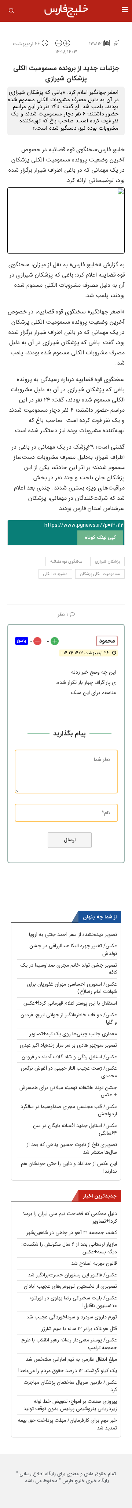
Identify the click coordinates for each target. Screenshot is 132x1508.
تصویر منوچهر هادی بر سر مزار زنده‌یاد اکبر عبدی (68, 1045)
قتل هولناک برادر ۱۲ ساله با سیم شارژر (79, 1329)
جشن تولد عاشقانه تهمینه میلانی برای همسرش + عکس (68, 1091)
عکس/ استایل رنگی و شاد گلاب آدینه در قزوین (69, 1057)
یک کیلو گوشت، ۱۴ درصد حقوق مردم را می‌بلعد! (67, 1371)
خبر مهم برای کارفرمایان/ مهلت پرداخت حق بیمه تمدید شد (67, 1424)
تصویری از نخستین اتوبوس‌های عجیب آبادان (70, 1286)
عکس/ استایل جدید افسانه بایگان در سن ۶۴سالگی (75, 1129)
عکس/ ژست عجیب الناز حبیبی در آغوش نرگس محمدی (69, 1072)
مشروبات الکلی (55, 574)
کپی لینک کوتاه (100, 537)
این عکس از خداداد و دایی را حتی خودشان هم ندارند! (69, 1167)
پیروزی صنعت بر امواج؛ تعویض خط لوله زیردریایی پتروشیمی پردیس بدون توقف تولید (70, 1405)
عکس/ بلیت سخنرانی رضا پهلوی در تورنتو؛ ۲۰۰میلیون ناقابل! (73, 1302)
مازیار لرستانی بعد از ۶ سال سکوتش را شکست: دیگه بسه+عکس (69, 1248)
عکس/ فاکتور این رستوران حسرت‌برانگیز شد (72, 1275)
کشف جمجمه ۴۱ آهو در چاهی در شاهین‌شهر (71, 1233)
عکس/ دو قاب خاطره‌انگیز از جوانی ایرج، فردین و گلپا (69, 1019)
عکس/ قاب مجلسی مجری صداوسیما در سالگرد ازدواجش (69, 1110)
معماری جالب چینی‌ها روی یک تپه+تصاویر (73, 1034)
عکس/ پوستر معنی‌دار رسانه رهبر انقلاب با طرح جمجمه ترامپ (69, 1344)
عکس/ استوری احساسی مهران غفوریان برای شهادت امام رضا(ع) (72, 988)
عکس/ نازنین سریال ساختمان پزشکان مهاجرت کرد (70, 1386)
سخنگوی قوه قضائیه (66, 562)
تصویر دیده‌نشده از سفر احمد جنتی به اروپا (73, 934)
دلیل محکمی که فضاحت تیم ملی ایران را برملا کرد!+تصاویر (70, 1217)
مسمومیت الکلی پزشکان (100, 574)
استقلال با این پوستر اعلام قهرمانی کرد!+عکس (70, 1003)
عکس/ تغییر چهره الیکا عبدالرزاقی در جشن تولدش (73, 949)
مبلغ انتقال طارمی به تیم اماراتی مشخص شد (71, 1359)
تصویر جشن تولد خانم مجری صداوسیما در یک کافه (69, 969)
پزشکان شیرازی (107, 562)
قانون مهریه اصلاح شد (94, 1263)
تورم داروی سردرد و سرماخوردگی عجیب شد (71, 1317)
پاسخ (21, 641)
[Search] (11, 12)
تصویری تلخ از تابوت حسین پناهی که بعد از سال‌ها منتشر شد (72, 1148)
